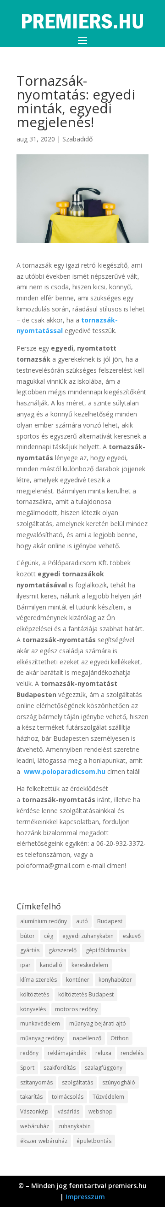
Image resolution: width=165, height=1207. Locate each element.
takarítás (31, 1097)
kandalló (51, 965)
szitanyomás (36, 1082)
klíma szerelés (38, 980)
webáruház (34, 1126)
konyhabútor (115, 980)
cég (48, 936)
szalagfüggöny (103, 1068)
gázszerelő (63, 950)
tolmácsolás (67, 1097)
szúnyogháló (118, 1082)
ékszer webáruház (43, 1141)
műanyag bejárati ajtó (97, 1023)
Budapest (109, 921)
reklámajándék (67, 1053)
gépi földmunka (106, 950)
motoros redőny (76, 1009)
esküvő (132, 936)
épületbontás (94, 1141)
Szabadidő (77, 139)
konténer (77, 980)
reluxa (103, 1053)
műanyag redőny (42, 1038)
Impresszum (85, 1196)
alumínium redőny (43, 921)
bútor (27, 936)
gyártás (29, 950)
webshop (100, 1111)
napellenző (87, 1038)
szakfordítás (60, 1068)
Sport (27, 1068)
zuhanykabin (74, 1126)
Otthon (119, 1038)
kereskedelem (90, 965)
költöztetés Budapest (86, 994)
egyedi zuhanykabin (88, 936)
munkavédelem (40, 1023)
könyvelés (33, 1009)
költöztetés (34, 994)
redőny (29, 1053)
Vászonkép (34, 1111)
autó (82, 921)
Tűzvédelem (108, 1097)
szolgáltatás (77, 1082)
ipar (25, 965)
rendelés (132, 1053)
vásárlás (68, 1111)
